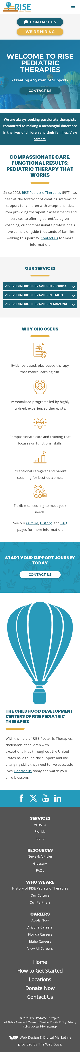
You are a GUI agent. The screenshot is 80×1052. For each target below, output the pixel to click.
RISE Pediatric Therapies (41, 192)
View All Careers (40, 948)
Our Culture (40, 895)
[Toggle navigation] (73, 6)
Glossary (40, 863)
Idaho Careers (40, 941)
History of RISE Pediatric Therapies (40, 888)
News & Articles (40, 856)
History (46, 523)
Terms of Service (38, 1022)
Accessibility (38, 1026)
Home (40, 961)
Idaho (40, 838)
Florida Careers (40, 934)
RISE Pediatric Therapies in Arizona (36, 304)
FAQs (40, 870)
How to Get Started (40, 970)
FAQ (63, 523)
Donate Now (40, 988)
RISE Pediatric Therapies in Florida (36, 286)
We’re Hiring (40, 32)
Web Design (29, 1037)
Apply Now (40, 920)
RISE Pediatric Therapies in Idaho (34, 295)
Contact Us (42, 22)
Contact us (49, 238)
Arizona (40, 824)
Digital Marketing (57, 1037)
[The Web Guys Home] (14, 1037)
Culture (32, 523)
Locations (40, 979)
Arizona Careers (40, 927)
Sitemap (52, 1026)
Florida (40, 831)
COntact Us (40, 91)
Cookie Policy (58, 1022)
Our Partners (40, 902)
